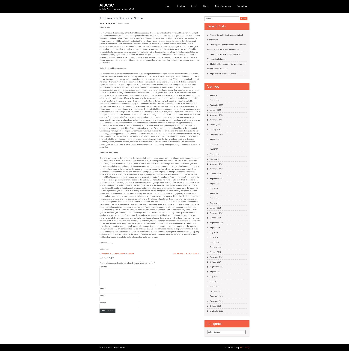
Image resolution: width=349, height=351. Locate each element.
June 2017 (214, 282)
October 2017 (215, 262)
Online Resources (223, 6)
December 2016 (216, 296)
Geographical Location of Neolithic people (117, 253)
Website (103, 303)
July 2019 (214, 188)
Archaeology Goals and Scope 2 (186, 253)
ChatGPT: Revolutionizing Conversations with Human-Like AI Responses (226, 66)
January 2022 (215, 110)
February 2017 (215, 291)
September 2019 (216, 179)
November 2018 (216, 213)
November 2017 (216, 257)
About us (181, 6)
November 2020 (216, 135)
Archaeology (104, 249)
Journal (194, 6)
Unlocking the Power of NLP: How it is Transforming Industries (223, 56)
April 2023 (214, 95)
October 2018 (215, 218)
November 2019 (216, 169)
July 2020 (214, 144)
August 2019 (215, 184)
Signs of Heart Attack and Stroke (223, 74)
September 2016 (216, 311)
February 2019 (215, 203)
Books (206, 6)
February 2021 (215, 125)
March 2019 (214, 198)
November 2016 (216, 301)
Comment (104, 266)
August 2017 (215, 272)
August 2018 (215, 228)
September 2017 (216, 267)
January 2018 (215, 252)
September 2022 (216, 105)
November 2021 (216, 120)
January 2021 (215, 130)
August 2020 (215, 139)
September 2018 (216, 223)
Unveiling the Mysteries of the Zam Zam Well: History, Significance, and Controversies (226, 47)
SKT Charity (244, 348)
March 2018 (214, 242)
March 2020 (214, 154)
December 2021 (216, 115)
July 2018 (214, 233)
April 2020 (214, 149)
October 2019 (215, 174)
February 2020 (215, 159)
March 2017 (214, 286)
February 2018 (215, 247)
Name (102, 289)
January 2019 (215, 208)
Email (102, 296)
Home (168, 6)
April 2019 (214, 193)
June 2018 (214, 237)
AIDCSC (107, 5)
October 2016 (215, 306)
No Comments (123, 23)
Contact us (242, 6)
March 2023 (214, 100)
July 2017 (214, 277)
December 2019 (216, 164)
